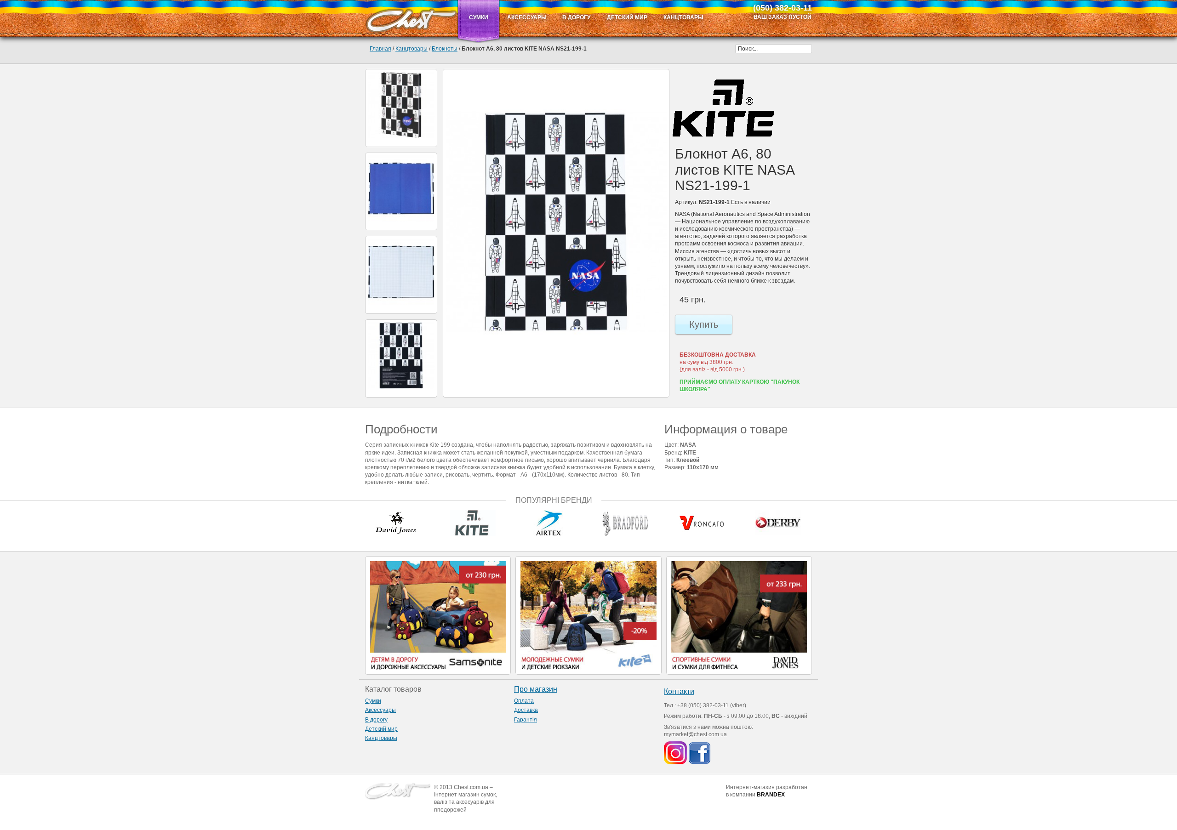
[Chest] (411, 18)
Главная (380, 48)
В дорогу (376, 719)
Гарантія (525, 719)
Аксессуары (380, 710)
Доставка (526, 710)
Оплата (524, 701)
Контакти (679, 691)
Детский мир (381, 729)
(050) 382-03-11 (782, 7)
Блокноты (444, 48)
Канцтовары (411, 48)
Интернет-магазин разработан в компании (766, 791)
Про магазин (535, 689)
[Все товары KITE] (723, 108)
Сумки (373, 701)
